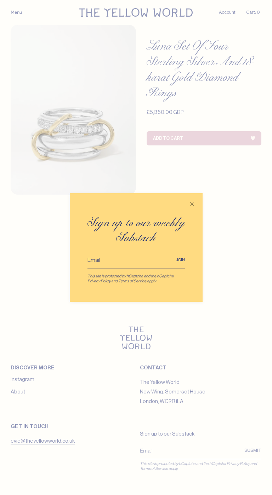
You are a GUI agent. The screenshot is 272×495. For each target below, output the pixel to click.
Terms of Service (132, 281)
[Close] (192, 203)
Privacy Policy (98, 281)
